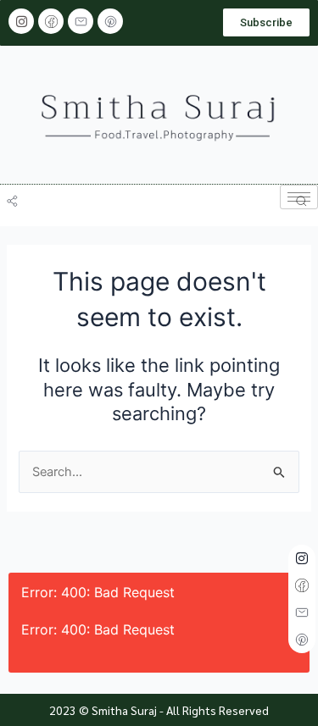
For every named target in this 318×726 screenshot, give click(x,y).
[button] (16, 195)
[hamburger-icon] (299, 197)
